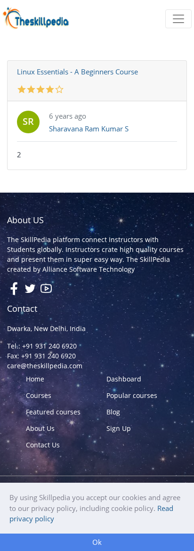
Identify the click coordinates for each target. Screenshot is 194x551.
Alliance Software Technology (88, 269)
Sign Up (118, 428)
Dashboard (123, 378)
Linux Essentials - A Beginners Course (77, 71)
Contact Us (43, 444)
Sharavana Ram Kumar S (89, 128)
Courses (38, 395)
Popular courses (131, 395)
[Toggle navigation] (178, 18)
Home (35, 378)
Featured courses (53, 411)
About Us (40, 428)
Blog (113, 411)
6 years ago (67, 116)
